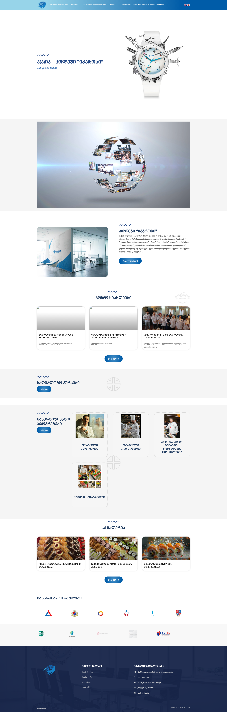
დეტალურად (113, 359)
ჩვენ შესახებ (63, 5)
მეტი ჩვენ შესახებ (130, 261)
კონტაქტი (160, 5)
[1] (48, 613)
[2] (74, 613)
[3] (100, 613)
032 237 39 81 (144, 677)
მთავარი (53, 5)
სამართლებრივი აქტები (128, 5)
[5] (152, 613)
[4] (126, 613)
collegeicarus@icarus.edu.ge (149, 682)
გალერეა (151, 5)
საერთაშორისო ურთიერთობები (94, 5)
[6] (178, 613)
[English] (185, 5)
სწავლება (75, 5)
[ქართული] (188, 5)
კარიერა (112, 5)
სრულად (44, 389)
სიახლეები (142, 5)
